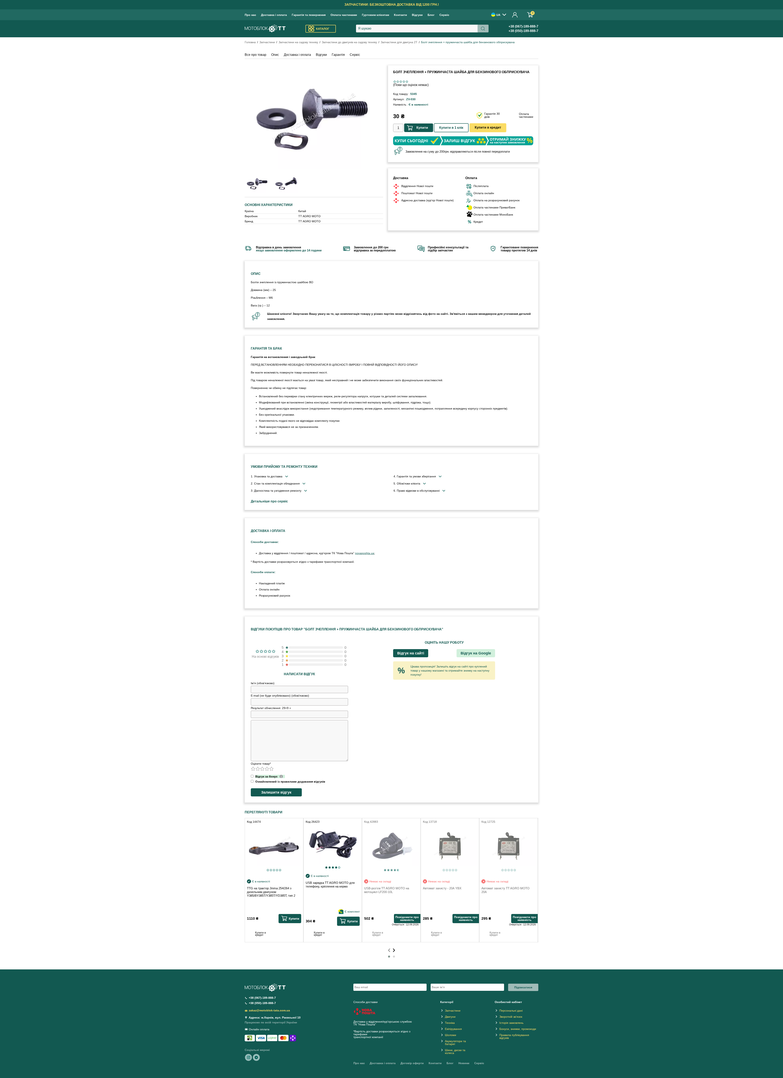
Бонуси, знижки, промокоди (517, 1029)
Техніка (450, 1022)
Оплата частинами (344, 15)
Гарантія (338, 54)
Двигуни (450, 1016)
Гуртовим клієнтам (375, 15)
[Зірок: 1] (394, 81)
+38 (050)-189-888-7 (523, 31)
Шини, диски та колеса (455, 1051)
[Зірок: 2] (397, 81)
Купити (422, 127)
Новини (463, 1063)
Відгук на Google (476, 653)
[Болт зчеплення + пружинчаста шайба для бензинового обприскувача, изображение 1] (285, 183)
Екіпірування (453, 1029)
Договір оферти (412, 1063)
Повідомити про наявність (407, 918)
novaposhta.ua (364, 553)
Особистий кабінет (515, 14)
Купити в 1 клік (451, 127)
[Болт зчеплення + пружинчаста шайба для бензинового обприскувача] (314, 117)
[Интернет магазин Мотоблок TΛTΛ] (265, 29)
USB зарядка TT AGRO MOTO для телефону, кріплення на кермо (330, 884)
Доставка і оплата (274, 15)
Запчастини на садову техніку (298, 42)
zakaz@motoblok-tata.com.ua (269, 1010)
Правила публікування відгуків (514, 1036)
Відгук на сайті (410, 653)
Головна (250, 42)
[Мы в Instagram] (248, 1057)
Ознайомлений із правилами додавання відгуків (289, 781)
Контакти (400, 15)
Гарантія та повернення (309, 15)
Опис (275, 54)
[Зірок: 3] (400, 81)
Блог (431, 15)
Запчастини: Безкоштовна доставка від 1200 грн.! (391, 4)
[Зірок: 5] (406, 81)
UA (498, 15)
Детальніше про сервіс (269, 501)
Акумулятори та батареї (455, 1042)
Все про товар (255, 54)
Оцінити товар (261, 763)
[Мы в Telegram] (256, 1057)
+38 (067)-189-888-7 (523, 26)
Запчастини (267, 42)
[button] (389, 957)
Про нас (250, 15)
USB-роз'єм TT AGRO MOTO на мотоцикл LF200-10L (386, 890)
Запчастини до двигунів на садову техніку (349, 42)
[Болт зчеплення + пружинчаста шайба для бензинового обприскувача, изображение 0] (257, 183)
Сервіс (444, 15)
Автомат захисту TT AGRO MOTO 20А (505, 890)
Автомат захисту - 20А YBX (442, 888)
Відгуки (417, 15)
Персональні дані (511, 1010)
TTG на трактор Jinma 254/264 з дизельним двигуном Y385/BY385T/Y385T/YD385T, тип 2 (271, 891)
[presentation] (389, 949)
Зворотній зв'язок (510, 1016)
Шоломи (450, 1035)
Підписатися (523, 987)
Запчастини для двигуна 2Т (399, 42)
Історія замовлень (511, 1022)
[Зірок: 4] (403, 81)
